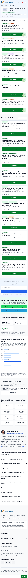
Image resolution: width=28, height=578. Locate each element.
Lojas (6, 5)
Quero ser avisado (14, 291)
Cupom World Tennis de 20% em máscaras (12, 86)
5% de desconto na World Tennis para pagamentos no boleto (13, 265)
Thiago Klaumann (12, 431)
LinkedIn (24, 446)
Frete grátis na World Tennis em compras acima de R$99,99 (11, 249)
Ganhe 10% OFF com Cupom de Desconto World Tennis (11, 26)
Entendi (24, 576)
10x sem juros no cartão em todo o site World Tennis (13, 234)
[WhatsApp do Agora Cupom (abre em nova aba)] (13, 570)
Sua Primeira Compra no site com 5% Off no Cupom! (13, 204)
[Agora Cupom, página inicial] (7, 2)
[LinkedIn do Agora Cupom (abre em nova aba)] (2, 570)
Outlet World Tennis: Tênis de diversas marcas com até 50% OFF (13, 219)
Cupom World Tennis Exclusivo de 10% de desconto (14, 56)
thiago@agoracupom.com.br (10, 554)
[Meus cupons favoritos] (22, 2)
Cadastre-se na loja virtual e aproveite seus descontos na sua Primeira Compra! (13, 156)
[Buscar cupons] (18, 2)
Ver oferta (13, 134)
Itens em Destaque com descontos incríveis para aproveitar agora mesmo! (14, 140)
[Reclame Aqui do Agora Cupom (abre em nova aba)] (6, 570)
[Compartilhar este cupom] (8, 30)
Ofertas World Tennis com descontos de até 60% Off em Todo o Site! (13, 189)
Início (2, 5)
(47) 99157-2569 (7, 558)
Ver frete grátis (13, 258)
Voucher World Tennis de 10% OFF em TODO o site (13, 71)
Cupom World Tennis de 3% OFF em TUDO (13, 41)
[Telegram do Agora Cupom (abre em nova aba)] (9, 570)
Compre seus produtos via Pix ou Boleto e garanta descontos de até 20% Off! (14, 173)
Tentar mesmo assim (13, 392)
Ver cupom (13, 34)
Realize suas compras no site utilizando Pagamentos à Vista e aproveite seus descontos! (14, 125)
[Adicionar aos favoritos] (6, 30)
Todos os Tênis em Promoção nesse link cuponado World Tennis (13, 101)
